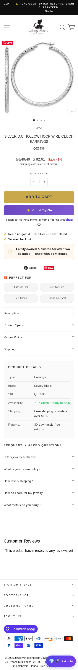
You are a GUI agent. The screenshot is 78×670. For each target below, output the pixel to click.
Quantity (39, 173)
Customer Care (19, 606)
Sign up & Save (18, 584)
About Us (13, 616)
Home (38, 128)
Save (51, 267)
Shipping (25, 164)
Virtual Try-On (39, 210)
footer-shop (16, 595)
